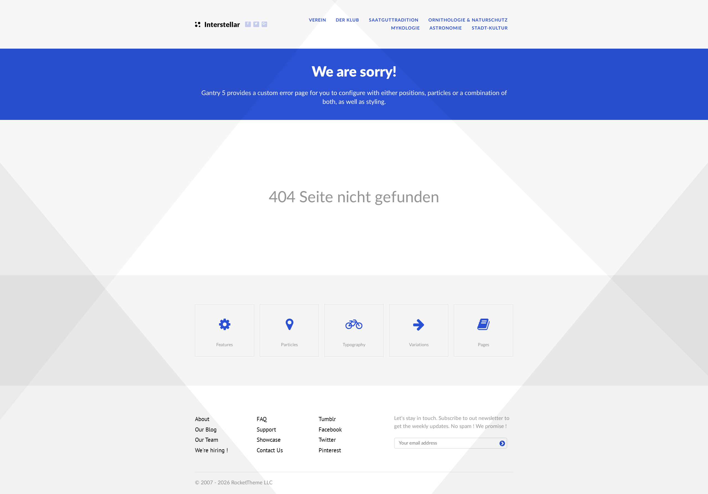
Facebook (330, 430)
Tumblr (327, 419)
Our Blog (206, 430)
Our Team (206, 440)
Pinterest (330, 450)
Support (266, 430)
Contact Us (270, 450)
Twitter (327, 440)
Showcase (269, 440)
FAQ (262, 419)
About (202, 419)
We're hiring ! (211, 450)
